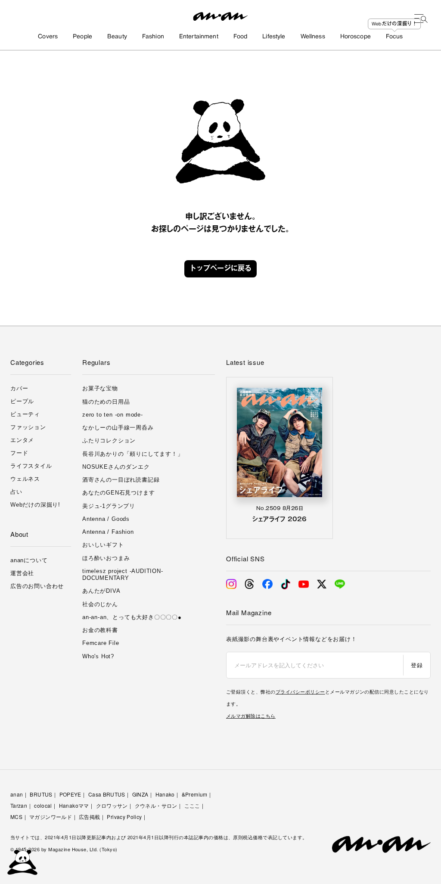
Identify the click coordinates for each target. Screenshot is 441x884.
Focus (394, 37)
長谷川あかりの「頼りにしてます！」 (132, 454)
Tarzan (18, 805)
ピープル (22, 401)
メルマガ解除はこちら (251, 715)
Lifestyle (273, 37)
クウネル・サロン (156, 805)
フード (19, 453)
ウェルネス (25, 479)
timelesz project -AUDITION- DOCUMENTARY (122, 574)
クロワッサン (112, 805)
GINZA (140, 794)
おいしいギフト (103, 545)
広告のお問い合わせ (37, 586)
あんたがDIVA (101, 591)
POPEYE (70, 794)
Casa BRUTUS (106, 794)
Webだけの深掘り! (35, 504)
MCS (16, 816)
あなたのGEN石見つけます (118, 492)
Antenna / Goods (106, 519)
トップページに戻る (220, 269)
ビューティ (25, 414)
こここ (192, 805)
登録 (416, 665)
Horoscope (355, 37)
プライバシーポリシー (300, 691)
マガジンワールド (50, 816)
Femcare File (100, 643)
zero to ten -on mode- (112, 414)
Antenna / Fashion (108, 532)
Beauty (117, 37)
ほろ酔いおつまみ (106, 558)
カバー (19, 388)
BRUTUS (41, 794)
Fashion (153, 37)
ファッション (28, 427)
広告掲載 (89, 816)
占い (16, 492)
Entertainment (198, 37)
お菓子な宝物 (100, 388)
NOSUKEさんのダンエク (115, 467)
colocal (43, 805)
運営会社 (22, 573)
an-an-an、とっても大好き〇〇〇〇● (132, 617)
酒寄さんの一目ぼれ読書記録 (120, 479)
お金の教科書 (100, 630)
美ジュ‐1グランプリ (108, 506)
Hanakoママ (74, 805)
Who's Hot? (98, 656)
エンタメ (22, 440)
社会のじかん (100, 604)
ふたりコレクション (109, 440)
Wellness (313, 37)
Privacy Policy (124, 816)
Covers (48, 37)
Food (240, 37)
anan (16, 794)
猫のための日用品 (106, 401)
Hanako (165, 794)
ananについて (28, 560)
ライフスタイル (31, 466)
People (82, 37)
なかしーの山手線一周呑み (118, 427)
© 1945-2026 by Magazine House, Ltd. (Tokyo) (64, 849)
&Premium (195, 794)
